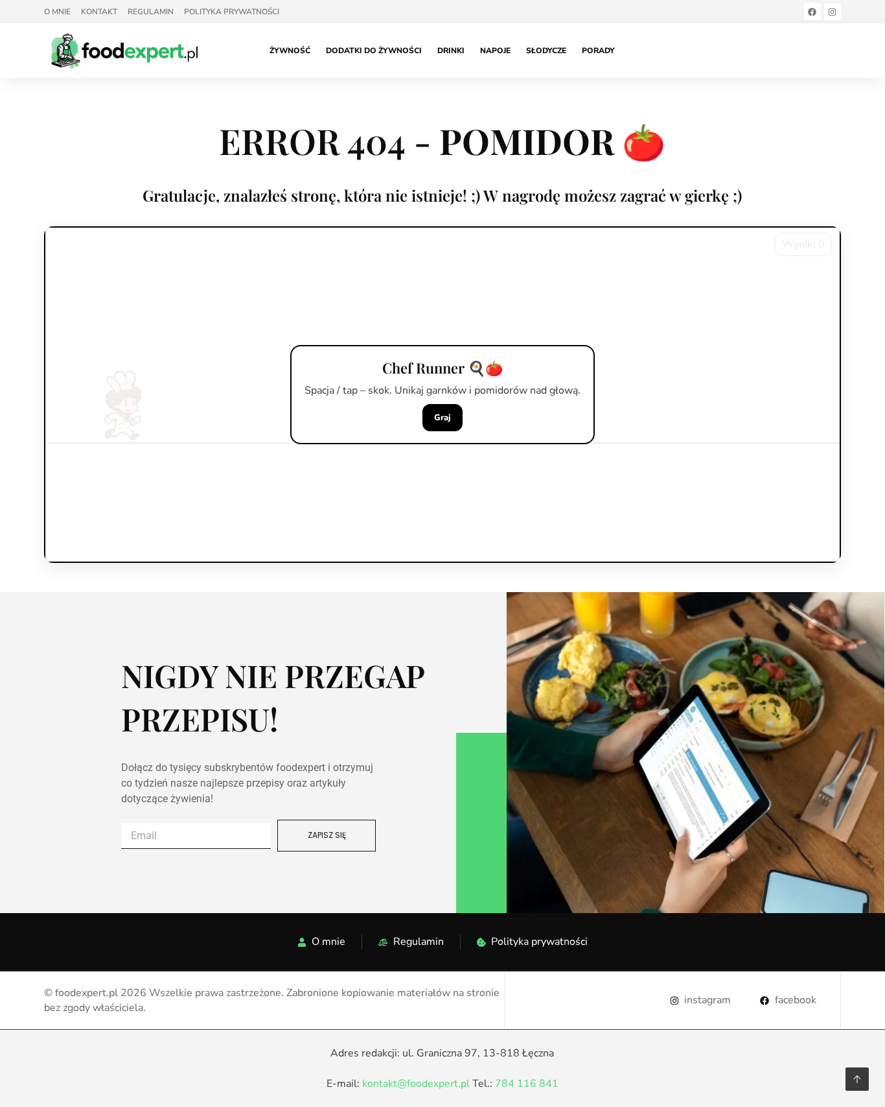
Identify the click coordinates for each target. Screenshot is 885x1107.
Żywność (290, 50)
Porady (598, 50)
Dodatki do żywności (374, 50)
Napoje (495, 50)
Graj (442, 417)
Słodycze (546, 50)
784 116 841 (526, 1084)
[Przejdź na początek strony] (857, 1079)
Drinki (451, 50)
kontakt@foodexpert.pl (416, 1084)
